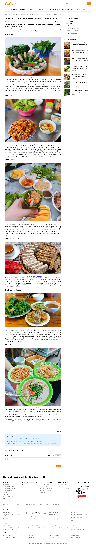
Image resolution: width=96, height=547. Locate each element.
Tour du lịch (52, 527)
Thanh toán (43, 492)
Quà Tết (73, 514)
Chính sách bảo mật (64, 484)
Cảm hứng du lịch (41, 9)
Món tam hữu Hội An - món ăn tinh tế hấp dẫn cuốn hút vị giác (80, 91)
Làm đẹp (28, 518)
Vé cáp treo (86, 527)
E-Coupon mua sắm (54, 519)
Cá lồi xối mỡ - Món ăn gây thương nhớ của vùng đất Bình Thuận (79, 67)
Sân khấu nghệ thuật (12, 529)
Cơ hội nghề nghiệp (8, 496)
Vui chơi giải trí (7, 526)
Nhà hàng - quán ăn (31, 512)
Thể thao (34, 527)
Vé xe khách (79, 527)
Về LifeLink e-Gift (8, 490)
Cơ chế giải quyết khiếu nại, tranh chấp (66, 489)
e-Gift (4, 532)
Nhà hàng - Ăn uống (8, 535)
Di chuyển (74, 526)
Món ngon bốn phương (26, 9)
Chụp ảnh (19, 514)
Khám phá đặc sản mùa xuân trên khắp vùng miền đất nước (25, 441)
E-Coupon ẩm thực (54, 518)
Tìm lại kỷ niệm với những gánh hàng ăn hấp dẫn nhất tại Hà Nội (80, 59)
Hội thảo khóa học (42, 527)
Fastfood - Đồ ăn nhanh (9, 537)
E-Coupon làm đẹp (64, 518)
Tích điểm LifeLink (45, 486)
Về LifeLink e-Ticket (8, 486)
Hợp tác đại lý (25, 488)
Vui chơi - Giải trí (7, 512)
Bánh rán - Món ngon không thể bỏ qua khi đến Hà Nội (23, 438)
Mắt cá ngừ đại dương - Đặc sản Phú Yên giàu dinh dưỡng (80, 51)
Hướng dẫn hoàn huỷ (46, 490)
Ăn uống (5, 518)
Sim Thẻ (66, 527)
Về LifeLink (6, 484)
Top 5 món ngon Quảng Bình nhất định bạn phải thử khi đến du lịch (80, 83)
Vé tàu (73, 527)
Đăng (58, 466)
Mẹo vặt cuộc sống (81, 9)
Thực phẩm (35, 514)
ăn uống (11, 450)
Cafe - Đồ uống (30, 535)
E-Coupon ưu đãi (53, 516)
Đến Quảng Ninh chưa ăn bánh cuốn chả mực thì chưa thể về (80, 44)
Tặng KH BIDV (43, 514)
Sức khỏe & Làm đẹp (31, 517)
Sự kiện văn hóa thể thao (32, 526)
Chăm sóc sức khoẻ (54, 535)
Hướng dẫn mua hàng (46, 488)
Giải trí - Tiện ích (75, 537)
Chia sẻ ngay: (56, 21)
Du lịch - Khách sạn (54, 512)
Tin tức (5, 492)
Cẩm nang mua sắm (67, 9)
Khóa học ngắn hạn (76, 519)
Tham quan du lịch (54, 526)
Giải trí (5, 515)
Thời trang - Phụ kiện (82, 514)
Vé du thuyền (59, 527)
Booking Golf (52, 514)
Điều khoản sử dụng (8, 499)
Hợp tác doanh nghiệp (27, 486)
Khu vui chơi (14, 527)
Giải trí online (11, 515)
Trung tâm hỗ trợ (45, 484)
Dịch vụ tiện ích (75, 512)
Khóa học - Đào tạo (76, 517)
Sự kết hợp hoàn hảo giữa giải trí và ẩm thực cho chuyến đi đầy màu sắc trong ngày (31, 443)
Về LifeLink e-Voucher (9, 488)
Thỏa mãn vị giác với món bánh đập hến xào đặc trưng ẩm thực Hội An (80, 75)
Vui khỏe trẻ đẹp (54, 9)
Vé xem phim (6, 527)
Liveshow (28, 527)
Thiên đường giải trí (11, 9)
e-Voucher (6, 509)
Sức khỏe (33, 518)
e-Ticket (5, 523)
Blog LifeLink (6, 494)
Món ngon (20, 450)
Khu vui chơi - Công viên (9, 514)
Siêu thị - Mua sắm (76, 535)
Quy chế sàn (61, 486)
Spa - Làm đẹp (30, 537)
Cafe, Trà (39, 512)
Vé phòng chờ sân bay (83, 529)
